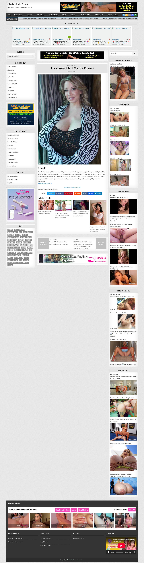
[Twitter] (123, 14)
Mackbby (10, 90)
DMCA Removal (78, 538)
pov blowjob (11, 253)
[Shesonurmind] (119, 122)
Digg (91, 193)
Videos (64, 15)
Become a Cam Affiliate (15, 538)
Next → (75, 239)
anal (20, 232)
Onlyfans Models (54, 15)
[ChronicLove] (119, 155)
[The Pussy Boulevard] (119, 136)
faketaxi (22, 245)
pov (31, 250)
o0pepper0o (11, 159)
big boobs (11, 235)
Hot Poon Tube (12, 176)
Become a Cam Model (15, 542)
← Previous (53, 239)
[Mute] (130, 552)
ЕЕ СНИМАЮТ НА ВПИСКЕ (119, 197)
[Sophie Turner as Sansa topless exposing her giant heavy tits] (123, 495)
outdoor (30, 248)
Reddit (78, 193)
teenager (26, 260)
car (9, 240)
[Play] (109, 552)
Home (9, 15)
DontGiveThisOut (116, 158)
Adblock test (42, 183)
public (19, 253)
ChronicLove (114, 140)
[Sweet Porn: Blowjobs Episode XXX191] (123, 336)
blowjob (16, 237)
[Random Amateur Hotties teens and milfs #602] (126, 328)
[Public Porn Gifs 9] (129, 364)
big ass (30, 232)
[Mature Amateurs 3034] (123, 361)
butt (29, 237)
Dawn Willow (11, 166)
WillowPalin (11, 73)
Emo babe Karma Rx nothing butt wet (122, 398)
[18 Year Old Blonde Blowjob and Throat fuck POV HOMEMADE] (123, 263)
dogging (19, 242)
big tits (25, 235)
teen (20, 260)
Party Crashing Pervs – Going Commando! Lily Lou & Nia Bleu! (80, 214)
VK (85, 193)
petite (16, 250)
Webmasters (99, 15)
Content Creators (85, 15)
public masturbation (14, 255)
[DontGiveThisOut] (120, 171)
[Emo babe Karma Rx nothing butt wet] (123, 416)
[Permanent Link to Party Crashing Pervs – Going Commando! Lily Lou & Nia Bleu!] (81, 205)
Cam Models (40, 15)
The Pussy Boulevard (117, 125)
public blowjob (27, 253)
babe (25, 232)
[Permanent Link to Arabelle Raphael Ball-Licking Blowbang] (46, 205)
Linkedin (99, 193)
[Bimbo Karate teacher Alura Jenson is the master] (123, 440)
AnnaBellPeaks (12, 162)
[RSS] (126, 14)
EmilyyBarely (12, 97)
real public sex (18, 258)
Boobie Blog (72, 65)
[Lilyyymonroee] (119, 185)
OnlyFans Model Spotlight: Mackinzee (123, 66)
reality (10, 258)
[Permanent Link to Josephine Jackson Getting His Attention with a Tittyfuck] (63, 205)
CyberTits (10, 77)
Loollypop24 (11, 149)
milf (18, 248)
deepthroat (11, 242)
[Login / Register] (135, 14)
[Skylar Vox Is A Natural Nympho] (123, 470)
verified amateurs (23, 263)
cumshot (28, 240)
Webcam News (18, 15)
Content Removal (113, 15)
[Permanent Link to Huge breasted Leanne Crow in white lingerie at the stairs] (98, 212)
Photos (73, 15)
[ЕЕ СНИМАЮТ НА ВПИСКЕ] (123, 213)
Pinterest (70, 193)
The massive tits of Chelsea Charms (72, 68)
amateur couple (12, 232)
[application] (121, 545)
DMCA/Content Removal (72, 187)
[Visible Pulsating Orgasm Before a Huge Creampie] (123, 242)
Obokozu (10, 156)
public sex (25, 255)
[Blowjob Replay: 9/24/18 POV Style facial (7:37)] (123, 284)
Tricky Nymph (12, 80)
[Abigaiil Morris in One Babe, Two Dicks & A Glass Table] (123, 394)
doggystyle (26, 242)
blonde (10, 237)
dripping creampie (13, 245)
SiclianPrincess (12, 138)
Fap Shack (10, 183)
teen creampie (12, 263)
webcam (10, 265)
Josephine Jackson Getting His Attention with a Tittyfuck (62, 215)
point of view (24, 250)
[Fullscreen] (134, 552)
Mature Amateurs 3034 (118, 339)
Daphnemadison (12, 152)
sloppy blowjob (12, 260)
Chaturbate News (17, 4)
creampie (21, 240)
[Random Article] (132, 14)
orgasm (23, 248)
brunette (23, 237)
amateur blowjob (20, 230)
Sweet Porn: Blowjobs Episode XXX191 (123, 331)
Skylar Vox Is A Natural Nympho (121, 443)
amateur (10, 230)
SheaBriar (10, 70)
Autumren (10, 87)
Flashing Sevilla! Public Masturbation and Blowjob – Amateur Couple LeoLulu (122, 219)
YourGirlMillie (12, 142)
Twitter (51, 193)
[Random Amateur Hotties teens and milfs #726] (126, 309)
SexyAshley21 (12, 84)
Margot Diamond (13, 135)
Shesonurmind (115, 110)
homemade (30, 245)
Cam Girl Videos (12, 179)
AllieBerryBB (12, 66)
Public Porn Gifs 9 (116, 364)
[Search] (129, 14)
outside (10, 250)
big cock (18, 235)
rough (26, 258)
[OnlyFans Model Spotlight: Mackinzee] (122, 98)
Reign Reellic (11, 94)
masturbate (11, 248)
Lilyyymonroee (115, 174)
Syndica (10, 145)
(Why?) (49, 183)
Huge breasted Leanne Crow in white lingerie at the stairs (97, 229)
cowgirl (14, 240)
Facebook (60, 193)
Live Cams (29, 15)
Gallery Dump (115, 294)
